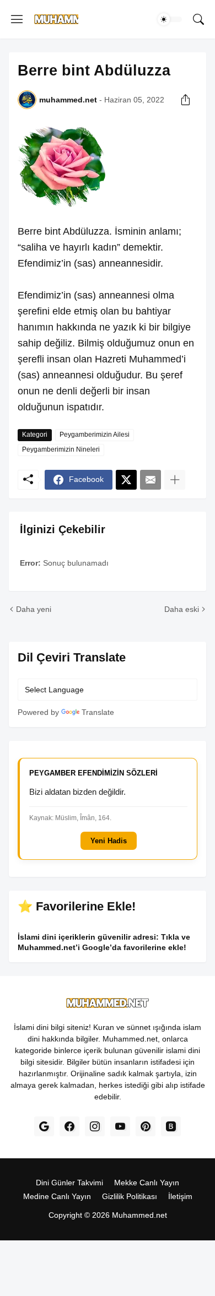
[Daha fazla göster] (174, 480)
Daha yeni (33, 609)
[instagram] (95, 1126)
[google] (44, 1126)
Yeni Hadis (108, 841)
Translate (98, 712)
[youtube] (120, 1126)
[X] (126, 480)
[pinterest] (145, 1126)
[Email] (150, 480)
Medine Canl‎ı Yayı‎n (57, 1196)
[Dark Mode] (170, 19)
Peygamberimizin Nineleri (61, 449)
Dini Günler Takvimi (69, 1182)
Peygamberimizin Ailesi (95, 434)
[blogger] (171, 1126)
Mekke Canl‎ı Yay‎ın (146, 1182)
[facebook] (69, 1126)
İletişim (180, 1196)
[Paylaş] (185, 100)
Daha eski (181, 609)
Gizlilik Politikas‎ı (129, 1196)
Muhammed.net (139, 1215)
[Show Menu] (17, 19)
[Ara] (198, 19)
